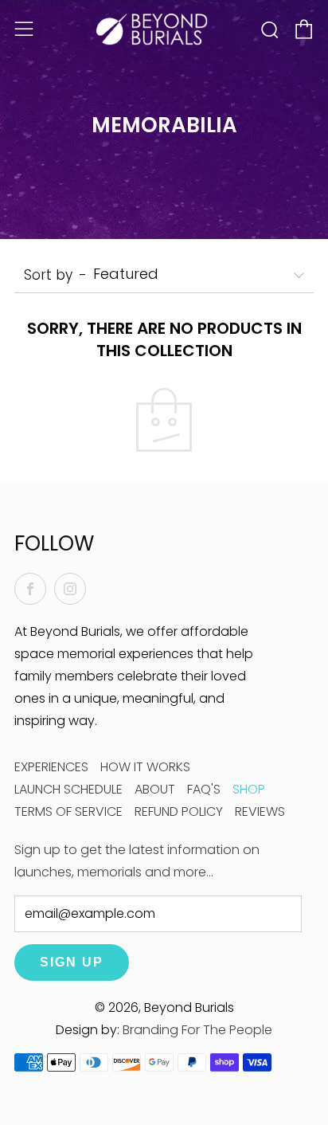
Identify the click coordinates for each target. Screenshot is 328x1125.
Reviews (260, 811)
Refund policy (179, 811)
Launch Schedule (68, 789)
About (155, 789)
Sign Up (71, 962)
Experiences (51, 767)
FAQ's (204, 789)
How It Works (145, 767)
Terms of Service (68, 811)
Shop (248, 789)
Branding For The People (197, 1030)
